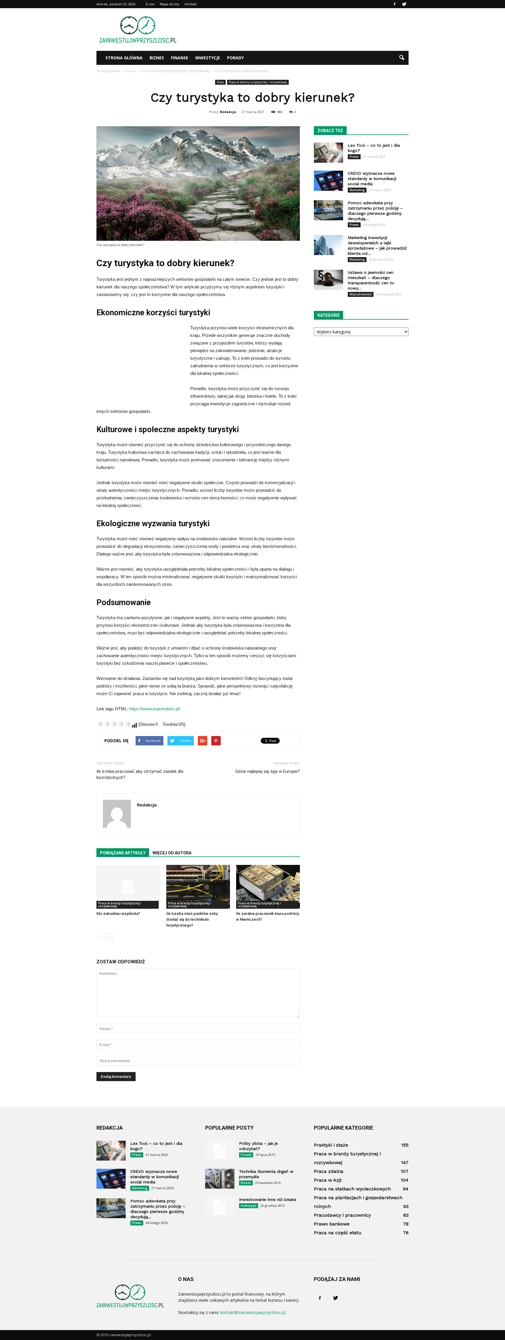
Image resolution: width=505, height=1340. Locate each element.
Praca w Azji (327, 1180)
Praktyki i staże (331, 1145)
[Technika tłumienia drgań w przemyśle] (219, 1179)
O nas (150, 4)
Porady (235, 57)
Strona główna (124, 57)
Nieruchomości (361, 294)
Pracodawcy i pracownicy (342, 1215)
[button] (402, 58)
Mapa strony (169, 4)
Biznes (157, 57)
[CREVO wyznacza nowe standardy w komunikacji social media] (328, 181)
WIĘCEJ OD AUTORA (172, 853)
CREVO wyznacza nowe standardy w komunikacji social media (372, 178)
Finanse (179, 57)
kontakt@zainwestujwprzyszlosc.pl (253, 1312)
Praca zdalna (328, 1171)
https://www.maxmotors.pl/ (154, 708)
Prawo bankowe (332, 1224)
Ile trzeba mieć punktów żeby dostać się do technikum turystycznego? (192, 919)
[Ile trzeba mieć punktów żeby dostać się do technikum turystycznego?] (198, 887)
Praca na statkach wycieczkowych (352, 1189)
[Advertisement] (302, 29)
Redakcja (228, 112)
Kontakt (191, 4)
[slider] (114, 723)
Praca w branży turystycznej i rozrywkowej (258, 82)
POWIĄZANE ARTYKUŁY (123, 853)
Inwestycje (207, 57)
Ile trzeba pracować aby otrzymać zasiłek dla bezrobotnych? (139, 774)
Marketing (357, 190)
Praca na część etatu (338, 1232)
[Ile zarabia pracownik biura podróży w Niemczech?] (268, 887)
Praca (220, 82)
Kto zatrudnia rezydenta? (118, 913)
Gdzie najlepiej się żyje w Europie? (267, 771)
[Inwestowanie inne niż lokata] (219, 1207)
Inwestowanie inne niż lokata (267, 1199)
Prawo (354, 157)
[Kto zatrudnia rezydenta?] (128, 887)
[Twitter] (404, 4)
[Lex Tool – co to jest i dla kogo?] (328, 153)
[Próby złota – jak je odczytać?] (219, 1151)
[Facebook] (394, 4)
